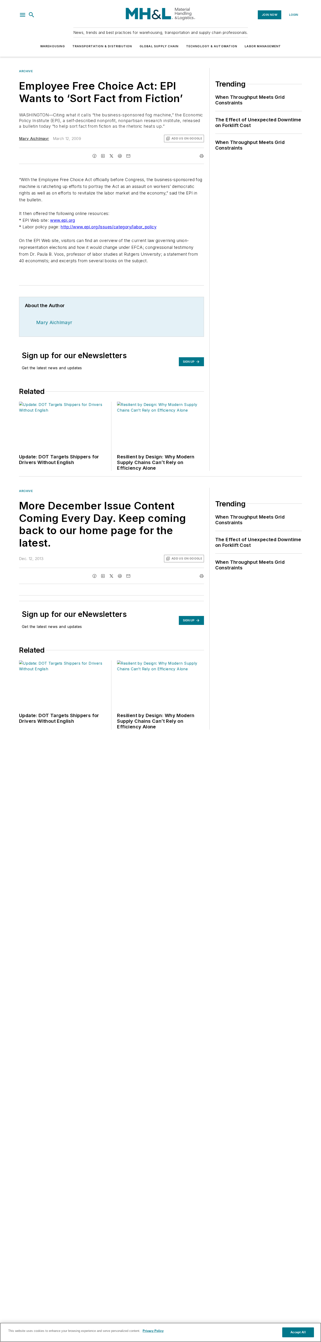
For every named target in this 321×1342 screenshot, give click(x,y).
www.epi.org (62, 220)
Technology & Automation (211, 46)
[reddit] (119, 156)
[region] (160, 1332)
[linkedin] (103, 156)
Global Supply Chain (159, 46)
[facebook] (94, 156)
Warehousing (52, 46)
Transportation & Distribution (102, 46)
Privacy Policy (153, 1331)
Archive (26, 71)
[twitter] (111, 156)
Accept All (297, 1332)
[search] (31, 14)
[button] (22, 14)
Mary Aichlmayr (34, 138)
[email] (128, 156)
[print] (201, 156)
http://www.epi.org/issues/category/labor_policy (109, 226)
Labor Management (263, 46)
